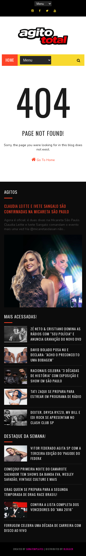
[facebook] (39, 10)
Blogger (68, 549)
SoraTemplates (34, 549)
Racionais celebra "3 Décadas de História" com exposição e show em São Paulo (55, 375)
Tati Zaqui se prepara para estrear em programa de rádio (56, 394)
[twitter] (47, 10)
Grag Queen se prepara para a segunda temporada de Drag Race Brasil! (36, 492)
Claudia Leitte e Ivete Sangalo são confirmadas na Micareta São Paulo (36, 209)
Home (10, 60)
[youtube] (55, 10)
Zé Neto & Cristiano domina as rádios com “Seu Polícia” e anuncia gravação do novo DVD (56, 334)
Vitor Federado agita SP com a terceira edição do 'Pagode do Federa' (56, 453)
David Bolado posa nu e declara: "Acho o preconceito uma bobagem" (55, 354)
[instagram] (32, 10)
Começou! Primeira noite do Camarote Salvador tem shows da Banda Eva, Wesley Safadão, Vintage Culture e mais (39, 474)
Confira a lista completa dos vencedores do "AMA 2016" (55, 507)
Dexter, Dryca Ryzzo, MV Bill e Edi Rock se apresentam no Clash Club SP (55, 417)
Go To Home (45, 160)
